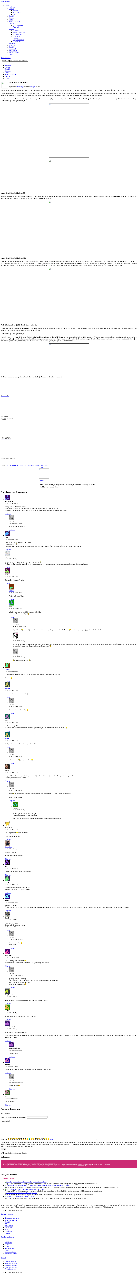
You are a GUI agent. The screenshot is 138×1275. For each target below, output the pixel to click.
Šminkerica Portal (7, 1214)
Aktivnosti (16, 36)
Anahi (7, 738)
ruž (28, 465)
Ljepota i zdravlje (10, 1262)
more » (52, 1139)
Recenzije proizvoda (11, 1220)
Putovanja (16, 27)
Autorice (15, 31)
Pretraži (3, 58)
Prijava (8, 58)
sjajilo (32, 465)
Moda (11, 20)
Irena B (11, 591)
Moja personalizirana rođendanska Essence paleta (54, 1185)
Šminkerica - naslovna (12, 1218)
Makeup (15, 10)
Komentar (4, 1139)
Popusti (3, 1258)
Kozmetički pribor (10, 1254)
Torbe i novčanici (10, 1252)
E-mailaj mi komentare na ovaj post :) (15, 1153)
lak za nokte (16, 465)
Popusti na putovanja (11, 1263)
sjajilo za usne (39, 465)
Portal (7, 5)
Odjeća (7, 1244)
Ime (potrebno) (5, 1113)
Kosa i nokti (13, 51)
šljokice (47, 465)
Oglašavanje (17, 41)
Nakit (6, 1250)
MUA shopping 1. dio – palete (35, 1189)
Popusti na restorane (11, 1267)
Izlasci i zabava (18, 25)
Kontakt (15, 38)
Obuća (7, 1246)
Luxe (14, 14)
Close (41, 467)
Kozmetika (8, 1243)
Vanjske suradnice (18, 40)
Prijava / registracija (19, 32)
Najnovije (8, 1241)
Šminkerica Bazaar (7, 1237)
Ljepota (11, 9)
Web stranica (5, 1121)
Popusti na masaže (11, 1265)
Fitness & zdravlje (14, 21)
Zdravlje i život (14, 52)
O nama (11, 29)
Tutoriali (11, 16)
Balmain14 (8, 847)
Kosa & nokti (17, 12)
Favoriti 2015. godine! (28, 1196)
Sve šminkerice (18, 34)
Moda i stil (12, 49)
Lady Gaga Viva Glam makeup (36, 1182)
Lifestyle (11, 23)
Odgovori (8, 514)
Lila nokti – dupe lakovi (29, 1193)
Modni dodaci (9, 1248)
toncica (7, 688)
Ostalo (11, 54)
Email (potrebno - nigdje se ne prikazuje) (14, 1117)
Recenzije (12, 18)
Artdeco (8, 465)
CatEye (32, 87)
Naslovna (12, 7)
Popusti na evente (10, 1269)
